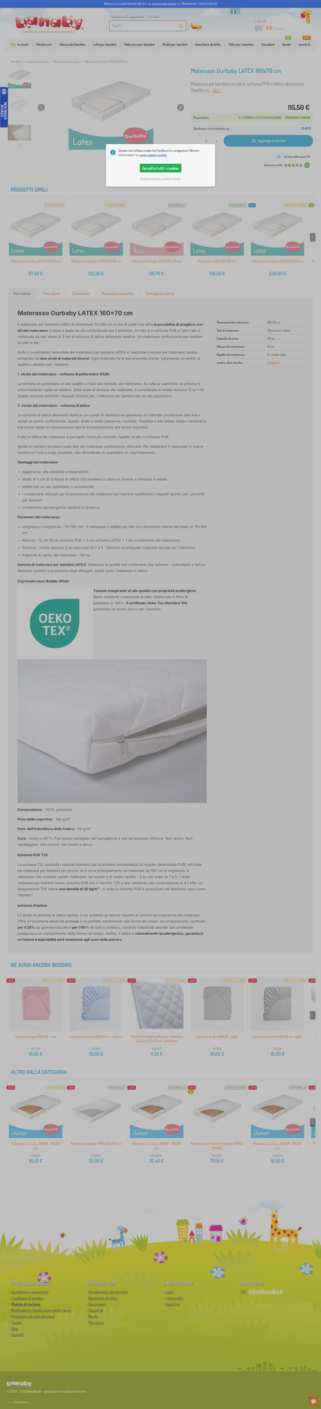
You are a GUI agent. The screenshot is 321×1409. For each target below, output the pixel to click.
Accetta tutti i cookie (160, 168)
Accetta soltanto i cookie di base (160, 178)
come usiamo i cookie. (153, 155)
